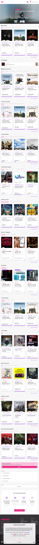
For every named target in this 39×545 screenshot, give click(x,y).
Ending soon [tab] (22, 103)
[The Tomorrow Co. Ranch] (6, 177)
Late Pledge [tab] (17, 103)
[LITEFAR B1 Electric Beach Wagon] (32, 111)
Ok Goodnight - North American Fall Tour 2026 (32, 155)
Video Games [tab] (15, 201)
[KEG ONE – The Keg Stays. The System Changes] (32, 275)
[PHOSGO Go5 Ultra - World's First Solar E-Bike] (19, 35)
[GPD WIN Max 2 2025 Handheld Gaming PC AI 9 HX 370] (19, 79)
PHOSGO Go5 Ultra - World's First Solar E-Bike (19, 45)
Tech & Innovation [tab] (6, 27)
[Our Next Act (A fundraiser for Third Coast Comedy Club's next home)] (19, 144)
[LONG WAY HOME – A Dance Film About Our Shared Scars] (6, 275)
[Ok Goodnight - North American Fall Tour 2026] (32, 144)
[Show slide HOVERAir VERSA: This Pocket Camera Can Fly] (16, 21)
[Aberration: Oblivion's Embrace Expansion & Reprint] (6, 209)
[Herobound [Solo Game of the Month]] (32, 209)
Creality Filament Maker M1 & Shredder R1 (6, 89)
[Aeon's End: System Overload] (6, 340)
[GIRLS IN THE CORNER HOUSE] (6, 242)
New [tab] (8, 267)
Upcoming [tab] (6, 103)
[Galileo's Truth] (19, 340)
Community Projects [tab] (19, 71)
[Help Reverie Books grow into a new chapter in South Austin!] (19, 177)
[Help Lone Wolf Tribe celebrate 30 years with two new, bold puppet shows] (6, 144)
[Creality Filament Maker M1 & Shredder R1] (6, 79)
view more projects (34, 57)
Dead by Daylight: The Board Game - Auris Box (19, 220)
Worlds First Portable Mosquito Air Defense (32, 89)
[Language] (27, 2)
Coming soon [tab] (3, 267)
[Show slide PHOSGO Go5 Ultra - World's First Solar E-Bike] (22, 21)
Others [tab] (19, 201)
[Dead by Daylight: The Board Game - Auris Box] (19, 209)
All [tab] (1, 27)
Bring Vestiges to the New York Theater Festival (32, 253)
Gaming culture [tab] (26, 71)
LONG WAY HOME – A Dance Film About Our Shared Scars (6, 286)
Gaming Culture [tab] (18, 27)
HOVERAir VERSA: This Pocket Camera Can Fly (6, 122)
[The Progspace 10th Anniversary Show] (32, 340)
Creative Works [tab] (12, 27)
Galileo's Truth (18, 349)
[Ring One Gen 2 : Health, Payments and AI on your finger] (6, 35)
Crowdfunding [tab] (11, 103)
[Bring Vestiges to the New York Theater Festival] (32, 242)
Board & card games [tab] (5, 201)
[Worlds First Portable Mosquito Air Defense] (32, 79)
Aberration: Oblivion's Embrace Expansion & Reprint (6, 220)
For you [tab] (2, 103)
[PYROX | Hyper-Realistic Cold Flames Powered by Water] (32, 35)
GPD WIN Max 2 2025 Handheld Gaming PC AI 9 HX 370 (19, 89)
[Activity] (30, 2)
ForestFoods (30, 186)
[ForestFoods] (32, 177)
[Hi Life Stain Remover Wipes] (19, 275)
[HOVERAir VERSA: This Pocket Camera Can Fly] (6, 111)
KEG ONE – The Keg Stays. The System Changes (32, 286)
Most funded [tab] (6, 332)
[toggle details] (12, 55)
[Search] (25, 2)
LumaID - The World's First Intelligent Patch (19, 253)
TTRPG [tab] (11, 201)
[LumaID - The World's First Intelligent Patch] (19, 242)
